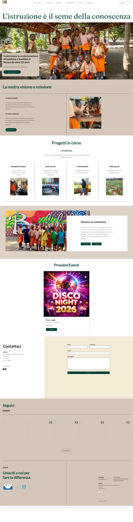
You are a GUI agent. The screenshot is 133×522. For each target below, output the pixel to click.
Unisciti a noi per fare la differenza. (17, 475)
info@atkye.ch (7, 366)
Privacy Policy (117, 477)
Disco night (51, 320)
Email (69, 350)
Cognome (92, 344)
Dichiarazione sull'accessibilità (121, 478)
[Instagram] (5, 369)
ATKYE (5, 467)
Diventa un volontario (93, 221)
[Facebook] (3, 369)
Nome (69, 344)
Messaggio (70, 356)
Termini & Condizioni (119, 480)
